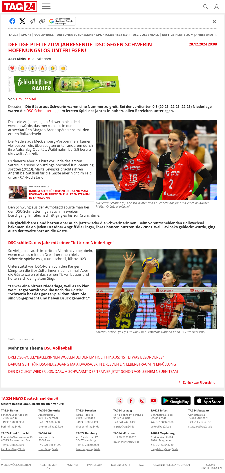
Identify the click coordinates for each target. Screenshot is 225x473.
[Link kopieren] (42, 21)
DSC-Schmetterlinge (43, 110)
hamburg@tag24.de (88, 449)
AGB (142, 465)
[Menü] (46, 6)
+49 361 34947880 (162, 422)
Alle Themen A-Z (48, 466)
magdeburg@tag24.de (164, 449)
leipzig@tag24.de (123, 426)
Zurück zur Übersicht (199, 382)
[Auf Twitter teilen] (22, 21)
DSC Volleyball (146, 34)
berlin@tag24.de (11, 426)
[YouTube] (154, 401)
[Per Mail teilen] (32, 21)
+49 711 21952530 (199, 422)
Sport (26, 34)
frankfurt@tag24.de (13, 449)
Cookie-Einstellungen (211, 466)
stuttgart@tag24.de (200, 426)
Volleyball (44, 34)
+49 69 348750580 (12, 445)
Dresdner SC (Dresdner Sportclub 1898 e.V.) (93, 34)
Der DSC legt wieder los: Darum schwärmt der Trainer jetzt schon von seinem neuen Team (93, 371)
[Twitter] (119, 401)
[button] (217, 6)
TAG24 (13, 34)
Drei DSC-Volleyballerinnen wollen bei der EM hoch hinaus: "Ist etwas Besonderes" (86, 357)
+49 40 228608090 (87, 445)
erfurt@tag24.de (161, 426)
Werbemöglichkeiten (16, 465)
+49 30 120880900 (12, 422)
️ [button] (12, 68)
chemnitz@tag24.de (50, 426)
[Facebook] (131, 401)
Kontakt (72, 465)
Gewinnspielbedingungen (171, 465)
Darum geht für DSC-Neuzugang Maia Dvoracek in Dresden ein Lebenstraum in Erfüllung (59, 194)
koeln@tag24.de (48, 449)
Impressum (94, 465)
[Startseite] (19, 6)
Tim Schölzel (26, 99)
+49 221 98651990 (49, 445)
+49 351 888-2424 (87, 422)
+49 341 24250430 (124, 422)
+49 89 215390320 (124, 437)
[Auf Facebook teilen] (12, 21)
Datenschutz (120, 465)
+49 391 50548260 (162, 445)
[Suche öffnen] (206, 6)
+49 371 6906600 (49, 422)
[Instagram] (142, 401)
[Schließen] (214, 21)
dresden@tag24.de (87, 426)
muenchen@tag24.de (126, 442)
